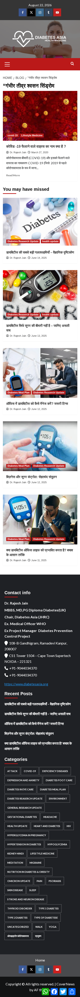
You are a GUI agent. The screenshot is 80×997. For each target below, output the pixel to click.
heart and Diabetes (47, 826)
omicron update (18, 880)
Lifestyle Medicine (31, 135)
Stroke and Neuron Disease (25, 899)
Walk (38, 926)
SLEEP (32, 890)
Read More (13, 175)
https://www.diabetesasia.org (26, 684)
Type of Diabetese (46, 917)
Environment (58, 798)
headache (50, 816)
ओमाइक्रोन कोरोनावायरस (18, 935)
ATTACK (12, 771)
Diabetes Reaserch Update (23, 241)
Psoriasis (55, 880)
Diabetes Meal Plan (19, 392)
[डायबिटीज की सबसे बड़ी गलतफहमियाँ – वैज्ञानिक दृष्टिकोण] (40, 222)
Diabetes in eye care (20, 789)
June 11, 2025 (38, 560)
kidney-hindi (15, 853)
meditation (15, 862)
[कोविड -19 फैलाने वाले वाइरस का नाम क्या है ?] (40, 116)
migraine (36, 862)
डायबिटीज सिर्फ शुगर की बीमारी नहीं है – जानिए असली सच (37, 714)
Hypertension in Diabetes (24, 844)
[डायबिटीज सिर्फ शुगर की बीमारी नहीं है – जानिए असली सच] (40, 295)
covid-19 (13, 135)
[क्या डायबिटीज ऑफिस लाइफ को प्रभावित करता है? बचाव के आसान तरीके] (40, 519)
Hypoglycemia (57, 844)
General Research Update (24, 807)
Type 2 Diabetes (17, 917)
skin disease (15, 890)
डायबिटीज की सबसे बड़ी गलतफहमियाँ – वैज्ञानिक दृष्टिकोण (40, 252)
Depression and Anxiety (23, 780)
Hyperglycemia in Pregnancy (26, 835)
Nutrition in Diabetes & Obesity (28, 871)
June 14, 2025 (39, 257)
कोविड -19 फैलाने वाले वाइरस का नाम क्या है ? (36, 146)
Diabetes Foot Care (59, 780)
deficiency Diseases (55, 771)
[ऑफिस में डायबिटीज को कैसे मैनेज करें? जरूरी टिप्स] (40, 373)
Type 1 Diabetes (48, 908)
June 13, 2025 (39, 335)
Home (40, 960)
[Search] (72, 64)
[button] (7, 63)
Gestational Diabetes (22, 816)
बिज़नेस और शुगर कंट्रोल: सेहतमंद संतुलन (31, 477)
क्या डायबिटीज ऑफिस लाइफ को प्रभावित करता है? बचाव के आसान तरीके (38, 746)
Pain (39, 880)
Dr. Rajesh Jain (18, 152)
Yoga (52, 926)
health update (50, 241)
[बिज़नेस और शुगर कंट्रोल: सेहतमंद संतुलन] (40, 446)
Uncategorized (18, 926)
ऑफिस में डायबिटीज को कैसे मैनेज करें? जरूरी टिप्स (37, 403)
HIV (69, 826)
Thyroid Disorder (19, 908)
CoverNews (65, 984)
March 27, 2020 (39, 152)
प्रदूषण (38, 935)
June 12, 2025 (39, 409)
